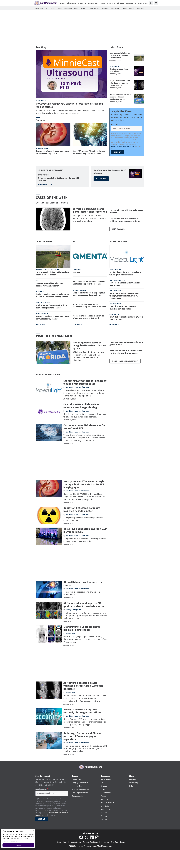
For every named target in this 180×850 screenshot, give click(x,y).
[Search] (151, 3)
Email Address (117, 124)
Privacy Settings (74, 842)
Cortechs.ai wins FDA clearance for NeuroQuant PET (124, 284)
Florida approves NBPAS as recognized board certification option (120, 97)
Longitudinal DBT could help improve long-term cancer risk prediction (89, 294)
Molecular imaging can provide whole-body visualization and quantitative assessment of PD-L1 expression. (85, 639)
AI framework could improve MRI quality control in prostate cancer (83, 605)
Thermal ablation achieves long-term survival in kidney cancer (52, 152)
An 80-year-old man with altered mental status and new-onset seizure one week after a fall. (89, 218)
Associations (114, 314)
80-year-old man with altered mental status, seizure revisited (90, 210)
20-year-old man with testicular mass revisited (126, 211)
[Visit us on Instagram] (97, 837)
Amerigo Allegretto (73, 610)
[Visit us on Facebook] (81, 837)
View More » (40, 325)
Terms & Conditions (90, 842)
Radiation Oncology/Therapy (47, 270)
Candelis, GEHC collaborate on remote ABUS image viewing (81, 406)
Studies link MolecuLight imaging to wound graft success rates (125, 273)
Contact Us (105, 842)
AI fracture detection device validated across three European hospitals (83, 685)
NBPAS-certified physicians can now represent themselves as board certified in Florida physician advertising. (88, 356)
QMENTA (76, 272)
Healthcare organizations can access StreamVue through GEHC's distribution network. (84, 415)
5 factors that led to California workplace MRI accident (58, 179)
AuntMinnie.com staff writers (77, 387)
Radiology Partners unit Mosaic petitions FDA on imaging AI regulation (82, 736)
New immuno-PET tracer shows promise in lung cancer (82, 628)
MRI (37, 281)
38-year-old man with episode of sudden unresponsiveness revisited (125, 220)
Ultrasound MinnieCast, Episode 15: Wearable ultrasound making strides (69, 105)
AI (73, 148)
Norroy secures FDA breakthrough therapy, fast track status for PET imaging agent (124, 296)
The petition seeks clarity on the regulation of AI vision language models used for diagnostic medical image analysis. (85, 749)
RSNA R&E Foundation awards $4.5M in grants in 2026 (126, 318)
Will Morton (70, 633)
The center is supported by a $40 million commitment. (81, 593)
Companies (77, 270)
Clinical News (44, 241)
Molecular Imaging (43, 303)
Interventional (42, 148)
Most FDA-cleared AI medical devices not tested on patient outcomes (89, 152)
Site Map (114, 842)
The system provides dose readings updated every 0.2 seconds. (83, 519)
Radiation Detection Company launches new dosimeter (122, 307)
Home (122, 842)
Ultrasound (41, 100)
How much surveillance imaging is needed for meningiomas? (50, 284)
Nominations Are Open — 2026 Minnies (119, 70)
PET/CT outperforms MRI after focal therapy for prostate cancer (119, 83)
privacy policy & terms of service (122, 146)
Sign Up (117, 152)
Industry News (118, 241)
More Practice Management (125, 361)
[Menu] (156, 3)
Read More (101, 179)
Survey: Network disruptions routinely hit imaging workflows (82, 711)
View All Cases (119, 229)
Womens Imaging (79, 290)
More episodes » (45, 184)
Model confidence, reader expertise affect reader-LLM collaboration (88, 317)
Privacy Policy (60, 842)
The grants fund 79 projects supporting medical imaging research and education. (84, 540)
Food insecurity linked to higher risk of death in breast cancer (119, 55)
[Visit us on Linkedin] (92, 837)
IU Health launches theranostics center (82, 584)
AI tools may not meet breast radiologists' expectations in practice (89, 305)
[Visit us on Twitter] (86, 837)
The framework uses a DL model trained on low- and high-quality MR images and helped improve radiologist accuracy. (85, 616)
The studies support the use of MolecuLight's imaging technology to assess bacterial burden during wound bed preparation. (84, 393)
